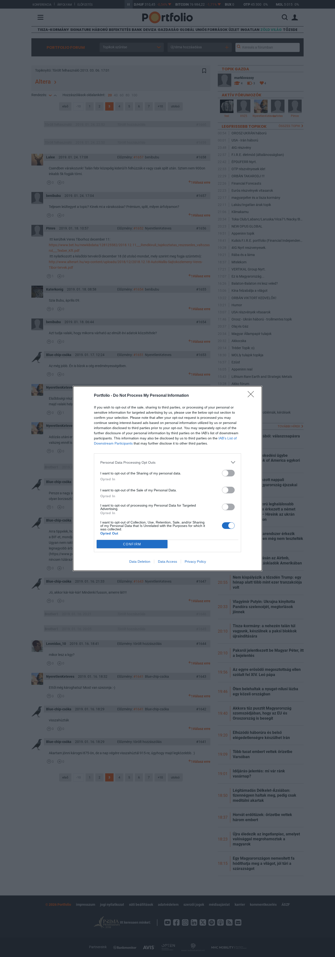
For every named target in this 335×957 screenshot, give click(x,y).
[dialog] (167, 478)
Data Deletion (139, 561)
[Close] (252, 395)
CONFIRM (132, 544)
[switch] (228, 473)
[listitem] (167, 462)
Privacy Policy (195, 561)
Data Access (167, 561)
